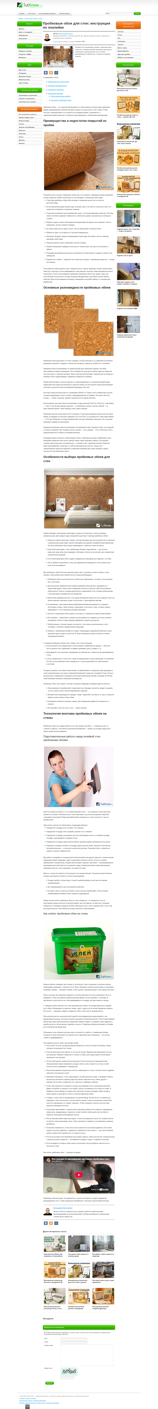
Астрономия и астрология (28, 95)
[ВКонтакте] (46, 72)
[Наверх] (27, 1406)
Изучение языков (25, 76)
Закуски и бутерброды (27, 127)
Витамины (22, 57)
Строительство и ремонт (31, 18)
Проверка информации (39, 1400)
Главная (21, 13)
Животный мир (24, 79)
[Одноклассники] (51, 72)
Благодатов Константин (65, 33)
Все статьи (31, 13)
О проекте (22, 1398)
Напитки (22, 143)
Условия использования (52, 1403)
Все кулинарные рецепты (47, 13)
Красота (21, 29)
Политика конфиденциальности (28, 1403)
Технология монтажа (55, 93)
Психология (23, 38)
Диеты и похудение (25, 32)
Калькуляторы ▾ (65, 13)
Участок (120, 44)
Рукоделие (22, 73)
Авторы (28, 1398)
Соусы (21, 137)
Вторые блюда (24, 121)
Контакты (33, 1398)
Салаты (21, 124)
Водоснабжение (123, 51)
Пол (119, 38)
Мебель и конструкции (125, 57)
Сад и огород (23, 83)
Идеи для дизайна (124, 54)
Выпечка (22, 130)
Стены (40, 18)
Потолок (120, 31)
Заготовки (22, 133)
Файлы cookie (41, 1403)
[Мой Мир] (56, 72)
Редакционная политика (25, 1400)
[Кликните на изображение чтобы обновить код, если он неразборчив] (69, 1375)
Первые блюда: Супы (26, 117)
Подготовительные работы (61, 96)
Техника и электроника (27, 98)
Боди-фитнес (23, 35)
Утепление (121, 41)
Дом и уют (22, 70)
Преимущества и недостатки (58, 82)
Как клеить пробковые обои (61, 100)
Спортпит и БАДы (25, 54)
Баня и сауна (122, 48)
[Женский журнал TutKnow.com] (30, 5)
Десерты (22, 140)
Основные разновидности (57, 86)
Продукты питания (25, 51)
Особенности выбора (56, 90)
